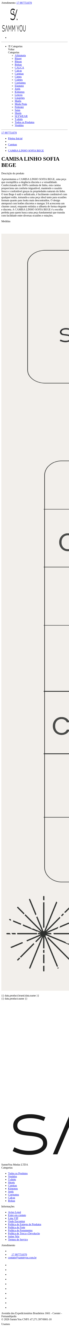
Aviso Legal (14, 1212)
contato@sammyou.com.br (22, 1257)
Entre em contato (17, 1215)
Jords (17, 88)
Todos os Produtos (24, 122)
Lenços (18, 94)
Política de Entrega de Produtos (24, 1224)
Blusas (18, 61)
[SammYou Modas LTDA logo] (13, 31)
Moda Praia (21, 104)
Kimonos (19, 91)
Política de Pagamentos (20, 1230)
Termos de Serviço (18, 1239)
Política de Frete (16, 1227)
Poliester (19, 107)
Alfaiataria (20, 55)
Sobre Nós (13, 1236)
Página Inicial (15, 138)
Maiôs (18, 101)
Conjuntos (20, 82)
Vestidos (19, 125)
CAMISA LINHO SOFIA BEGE (26, 150)
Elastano (19, 85)
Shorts (18, 113)
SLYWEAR (21, 116)
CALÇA (19, 67)
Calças (18, 70)
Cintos (18, 76)
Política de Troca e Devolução (24, 1233)
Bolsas (18, 64)
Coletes (19, 79)
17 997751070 (24, 2)
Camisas (19, 73)
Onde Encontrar (16, 1221)
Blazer (18, 58)
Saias (17, 110)
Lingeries (20, 98)
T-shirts (19, 119)
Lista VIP (13, 1218)
